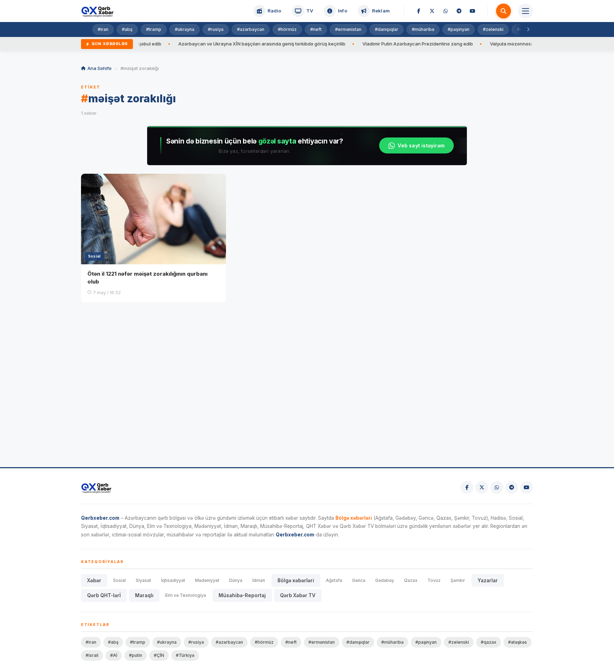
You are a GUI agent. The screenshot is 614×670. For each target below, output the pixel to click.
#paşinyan (458, 29)
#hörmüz (287, 29)
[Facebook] (419, 11)
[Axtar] (503, 11)
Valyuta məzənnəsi (494, 44)
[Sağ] (528, 29)
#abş (127, 29)
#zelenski (493, 29)
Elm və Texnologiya (185, 595)
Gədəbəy (384, 580)
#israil (92, 655)
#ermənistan (348, 29)
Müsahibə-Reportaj (242, 595)
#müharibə (423, 29)
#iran (103, 29)
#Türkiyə (185, 655)
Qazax (411, 580)
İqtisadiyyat (173, 580)
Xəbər (94, 580)
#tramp (153, 29)
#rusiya (215, 29)
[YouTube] (473, 11)
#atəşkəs (517, 642)
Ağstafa (334, 580)
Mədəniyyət (207, 580)
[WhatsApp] (446, 11)
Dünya (235, 580)
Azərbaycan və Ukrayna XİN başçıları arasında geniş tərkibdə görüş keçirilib (245, 44)
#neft (316, 29)
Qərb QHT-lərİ (104, 595)
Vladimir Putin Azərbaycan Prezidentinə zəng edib (401, 44)
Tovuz (434, 580)
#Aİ (113, 655)
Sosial (119, 580)
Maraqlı (144, 595)
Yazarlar (488, 580)
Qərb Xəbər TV (298, 595)
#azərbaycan (250, 29)
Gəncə (358, 580)
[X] (432, 11)
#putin (135, 655)
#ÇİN (159, 655)
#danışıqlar (386, 29)
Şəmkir (458, 580)
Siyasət (143, 580)
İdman (258, 580)
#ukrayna (184, 29)
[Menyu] (525, 11)
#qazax (488, 642)
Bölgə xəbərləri (296, 580)
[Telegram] (459, 11)
